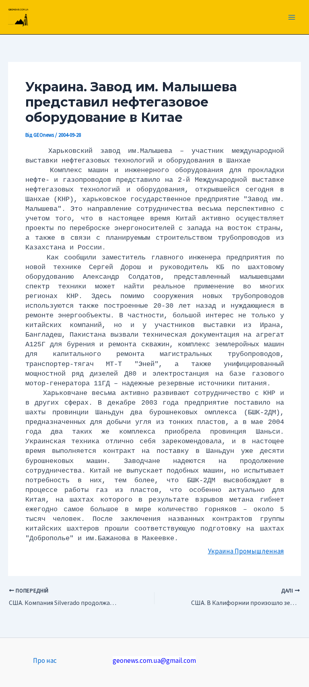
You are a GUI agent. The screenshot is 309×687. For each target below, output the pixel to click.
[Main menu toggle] (292, 17)
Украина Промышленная (246, 551)
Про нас (45, 660)
